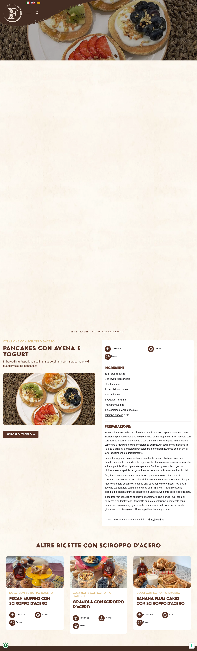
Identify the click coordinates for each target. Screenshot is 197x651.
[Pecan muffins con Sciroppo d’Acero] (35, 557)
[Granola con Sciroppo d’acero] (98, 557)
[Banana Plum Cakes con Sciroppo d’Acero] (162, 557)
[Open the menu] (28, 13)
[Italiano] (28, 2)
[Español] (39, 2)
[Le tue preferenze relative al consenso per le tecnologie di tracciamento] (192, 646)
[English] (33, 2)
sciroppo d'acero (19, 434)
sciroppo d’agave (114, 415)
